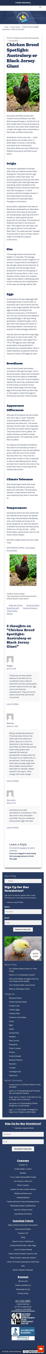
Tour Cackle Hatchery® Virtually (23, 1177)
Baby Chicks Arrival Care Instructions (23, 1225)
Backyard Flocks (15, 998)
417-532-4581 (23, 1300)
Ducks (11, 1021)
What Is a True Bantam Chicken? (22, 975)
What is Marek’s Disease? (23, 1270)
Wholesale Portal (23, 1289)
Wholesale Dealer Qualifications (23, 1206)
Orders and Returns (23, 1285)
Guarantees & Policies (23, 1214)
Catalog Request (23, 1197)
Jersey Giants (24, 598)
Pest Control (14, 1040)
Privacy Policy (23, 1293)
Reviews (23, 1173)
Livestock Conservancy (16, 313)
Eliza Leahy (11, 800)
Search (23, 8)
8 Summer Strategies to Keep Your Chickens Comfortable (23, 1110)
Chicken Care (14, 1006)
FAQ (23, 1266)
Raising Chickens (15, 1060)
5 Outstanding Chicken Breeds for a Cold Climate (23, 1104)
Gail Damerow (33, 38)
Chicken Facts (14, 1013)
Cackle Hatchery (23, 3)
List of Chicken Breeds (23, 1249)
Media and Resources (23, 1193)
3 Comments (13, 41)
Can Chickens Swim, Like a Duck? (22, 985)
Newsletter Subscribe (23, 929)
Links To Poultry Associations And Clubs (23, 1262)
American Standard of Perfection (19, 179)
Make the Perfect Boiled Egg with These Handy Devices (15, 609)
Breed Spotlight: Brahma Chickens (31, 606)
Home (6, 27)
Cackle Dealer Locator (23, 1169)
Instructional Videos (23, 1229)
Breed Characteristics (28, 596)
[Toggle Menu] (3, 3)
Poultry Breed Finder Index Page (23, 1245)
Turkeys (12, 1068)
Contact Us (23, 1165)
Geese (11, 1029)
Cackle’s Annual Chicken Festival (23, 1189)
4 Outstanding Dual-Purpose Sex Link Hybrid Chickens (24, 1092)
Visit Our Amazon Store (23, 1210)
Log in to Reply (13, 704)
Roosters (12, 1064)
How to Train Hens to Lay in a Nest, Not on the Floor (25, 1098)
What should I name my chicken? (23, 1258)
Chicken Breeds (12, 598)
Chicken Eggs (14, 1009)
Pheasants (13, 1044)
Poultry (12, 1052)
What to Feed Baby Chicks (19, 989)
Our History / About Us (23, 1181)
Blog (23, 1237)
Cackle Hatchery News (18, 1002)
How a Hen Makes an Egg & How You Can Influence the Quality (24, 980)
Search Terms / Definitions (23, 1241)
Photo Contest (15, 1048)
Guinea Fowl (14, 1033)
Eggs (11, 1025)
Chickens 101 (23, 1233)
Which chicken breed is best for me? (23, 1253)
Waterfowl (13, 1075)
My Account (23, 1281)
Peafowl (12, 1037)
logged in (23, 848)
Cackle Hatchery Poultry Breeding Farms (23, 1201)
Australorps (19, 151)
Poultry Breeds (15, 27)
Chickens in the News (17, 1017)
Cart (36, 7)
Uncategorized (15, 1071)
